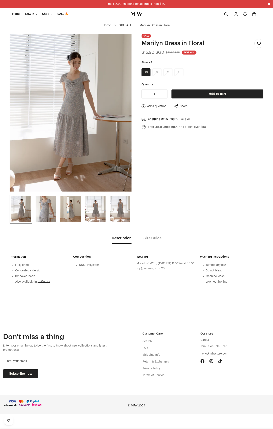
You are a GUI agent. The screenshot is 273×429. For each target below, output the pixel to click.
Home (16, 14)
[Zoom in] (123, 42)
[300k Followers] (202, 361)
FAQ (145, 348)
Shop (45, 14)
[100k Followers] (211, 361)
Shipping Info (151, 355)
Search (147, 341)
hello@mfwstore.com (214, 353)
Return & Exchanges (155, 361)
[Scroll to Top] (265, 407)
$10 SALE (125, 25)
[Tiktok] (220, 361)
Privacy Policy (151, 368)
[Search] (226, 14)
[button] (254, 14)
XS (146, 72)
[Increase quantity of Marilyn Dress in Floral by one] (162, 93)
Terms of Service (153, 375)
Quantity (147, 84)
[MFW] (136, 14)
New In (29, 14)
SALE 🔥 (62, 14)
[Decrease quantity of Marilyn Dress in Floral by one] (146, 93)
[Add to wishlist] (258, 43)
